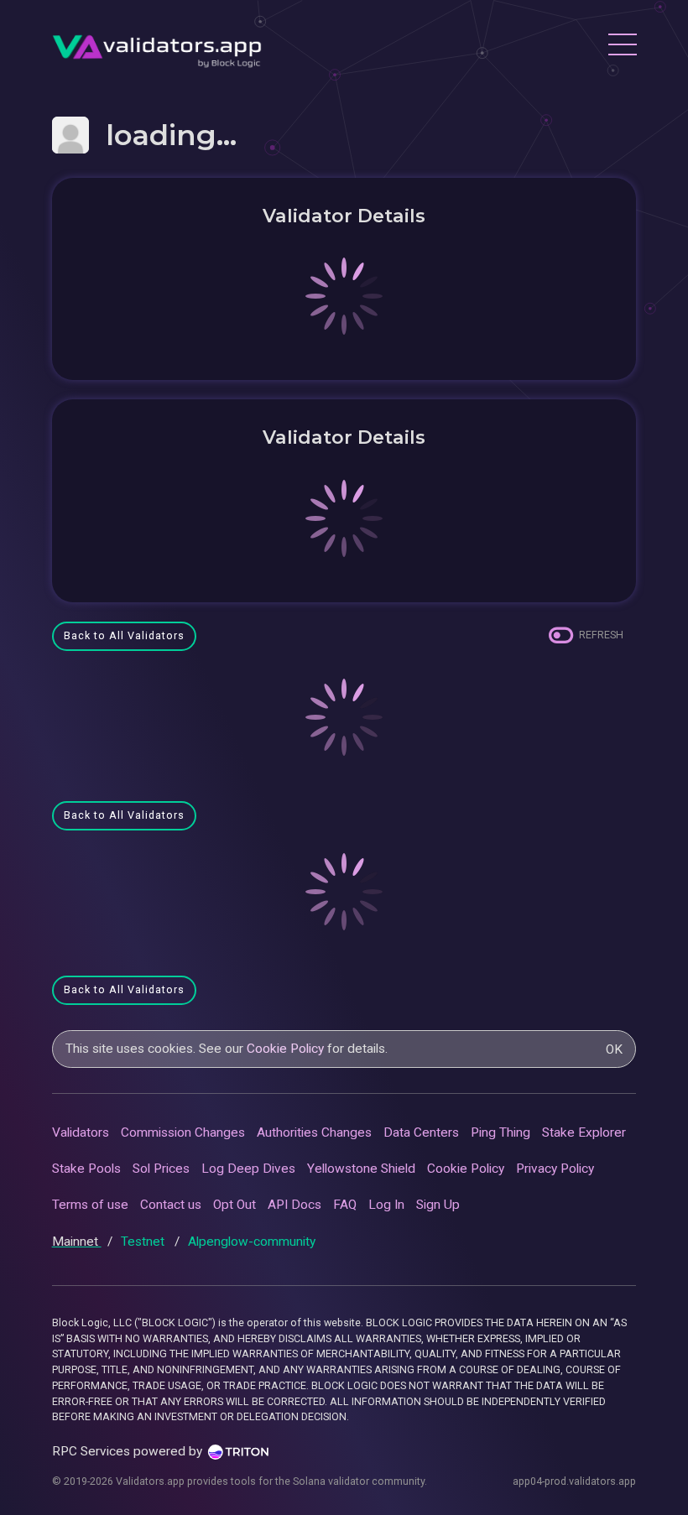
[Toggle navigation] (621, 47)
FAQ (345, 1204)
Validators (80, 1132)
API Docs (294, 1204)
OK (614, 1049)
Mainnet (77, 1241)
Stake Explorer (584, 1132)
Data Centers (421, 1132)
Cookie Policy (285, 1048)
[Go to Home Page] (157, 46)
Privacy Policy (555, 1168)
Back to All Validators (124, 635)
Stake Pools (86, 1168)
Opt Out (234, 1204)
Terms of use (90, 1204)
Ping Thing (500, 1132)
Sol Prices (161, 1168)
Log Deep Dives (248, 1168)
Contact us (170, 1204)
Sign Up (438, 1204)
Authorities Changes (314, 1132)
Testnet (144, 1241)
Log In (386, 1204)
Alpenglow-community (251, 1241)
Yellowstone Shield (361, 1168)
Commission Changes (183, 1132)
